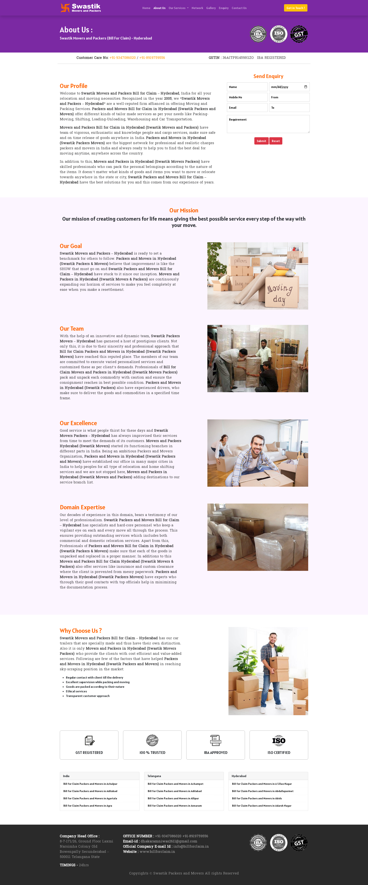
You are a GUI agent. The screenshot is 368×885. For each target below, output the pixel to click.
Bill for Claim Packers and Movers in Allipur (173, 798)
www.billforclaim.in (157, 852)
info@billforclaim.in (191, 846)
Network (197, 8)
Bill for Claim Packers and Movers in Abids (257, 798)
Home (146, 8)
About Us (160, 8)
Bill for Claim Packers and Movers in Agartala (90, 798)
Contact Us (239, 8)
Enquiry (224, 8)
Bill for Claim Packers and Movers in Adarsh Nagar (261, 805)
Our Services (177, 8)
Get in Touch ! (296, 8)
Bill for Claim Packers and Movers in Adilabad (90, 791)
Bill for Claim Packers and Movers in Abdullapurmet (262, 791)
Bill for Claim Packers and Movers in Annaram (175, 805)
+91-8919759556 (152, 58)
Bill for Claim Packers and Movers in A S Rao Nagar (262, 784)
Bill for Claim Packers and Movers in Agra (87, 805)
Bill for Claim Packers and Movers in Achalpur (90, 784)
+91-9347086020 (122, 58)
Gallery (211, 8)
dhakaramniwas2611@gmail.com (169, 841)
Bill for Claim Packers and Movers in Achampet (175, 784)
